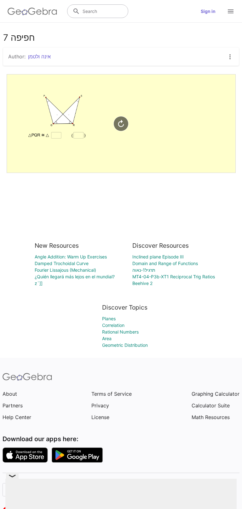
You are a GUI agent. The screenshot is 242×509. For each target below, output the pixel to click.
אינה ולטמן (39, 56)
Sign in (208, 11)
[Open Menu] (230, 11)
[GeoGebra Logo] (32, 11)
